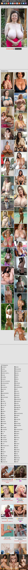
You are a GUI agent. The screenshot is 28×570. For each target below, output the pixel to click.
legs (16, 381)
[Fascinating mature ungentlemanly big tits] (7, 237)
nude (16, 445)
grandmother (5, 393)
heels (16, 367)
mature (17, 443)
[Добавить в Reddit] (17, 3)
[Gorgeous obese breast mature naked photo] (20, 160)
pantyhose (18, 399)
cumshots (4, 441)
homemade (5, 397)
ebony (3, 385)
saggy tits (17, 407)
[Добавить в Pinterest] (15, 3)
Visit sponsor (18, 48)
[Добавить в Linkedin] (10, 3)
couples (4, 437)
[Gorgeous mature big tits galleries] (20, 142)
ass (3, 409)
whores (17, 437)
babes (3, 411)
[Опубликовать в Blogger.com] (2, 3)
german (4, 389)
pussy (17, 403)
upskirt (17, 431)
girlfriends (4, 455)
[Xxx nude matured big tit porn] (7, 316)
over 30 (4, 403)
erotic (3, 447)
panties (17, 397)
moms (17, 391)
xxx (16, 441)
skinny (17, 455)
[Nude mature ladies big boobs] (7, 134)
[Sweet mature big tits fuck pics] (20, 232)
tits (16, 427)
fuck (3, 453)
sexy (16, 453)
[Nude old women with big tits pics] (7, 256)
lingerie (17, 385)
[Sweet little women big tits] (20, 266)
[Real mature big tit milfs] (7, 275)
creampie (4, 439)
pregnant (17, 401)
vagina (17, 433)
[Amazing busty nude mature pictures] (7, 203)
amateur (4, 367)
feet (3, 449)
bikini (3, 419)
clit (3, 433)
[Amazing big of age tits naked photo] (20, 177)
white (16, 461)
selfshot (17, 409)
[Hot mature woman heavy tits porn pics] (14, 27)
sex (16, 411)
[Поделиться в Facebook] (4, 3)
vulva (16, 435)
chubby (4, 377)
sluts (16, 417)
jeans (16, 373)
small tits (17, 419)
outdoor (17, 449)
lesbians (17, 383)
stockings (17, 423)
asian (3, 369)
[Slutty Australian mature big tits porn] (7, 98)
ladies (17, 375)
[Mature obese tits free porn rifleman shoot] (20, 82)
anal (3, 407)
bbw (3, 413)
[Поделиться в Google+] (8, 3)
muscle (17, 393)
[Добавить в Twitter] (23, 3)
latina (16, 379)
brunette (4, 427)
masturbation (18, 387)
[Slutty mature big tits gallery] (7, 219)
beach (3, 415)
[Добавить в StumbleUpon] (19, 3)
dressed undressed (7, 445)
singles (17, 415)
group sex (4, 461)
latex (16, 377)
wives (17, 439)
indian (3, 401)
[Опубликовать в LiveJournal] (13, 3)
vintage (17, 459)
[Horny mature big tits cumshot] (20, 249)
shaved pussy (19, 413)
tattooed (17, 457)
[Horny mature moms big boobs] (7, 166)
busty (3, 375)
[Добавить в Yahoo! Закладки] (26, 3)
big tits (3, 417)
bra (3, 425)
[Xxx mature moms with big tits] (20, 301)
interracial (18, 371)
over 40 (4, 405)
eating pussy (5, 383)
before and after (6, 373)
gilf (3, 391)
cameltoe (4, 429)
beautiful (4, 371)
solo (16, 421)
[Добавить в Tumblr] (21, 3)
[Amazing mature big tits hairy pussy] (7, 148)
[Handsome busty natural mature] (20, 316)
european (4, 387)
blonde (4, 421)
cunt (3, 443)
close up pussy (6, 381)
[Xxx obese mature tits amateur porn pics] (20, 284)
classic (4, 379)
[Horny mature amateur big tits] (20, 331)
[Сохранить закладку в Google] (6, 3)
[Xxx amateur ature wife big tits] (20, 215)
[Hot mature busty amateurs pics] (7, 294)
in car (3, 431)
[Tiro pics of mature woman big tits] (20, 196)
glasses (4, 457)
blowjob (4, 423)
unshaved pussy (19, 429)
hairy (3, 395)
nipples (17, 395)
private (17, 451)
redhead (17, 405)
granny (4, 459)
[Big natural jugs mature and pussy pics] (20, 122)
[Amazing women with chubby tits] (7, 186)
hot (3, 399)
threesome (18, 425)
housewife (18, 369)
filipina (4, 451)
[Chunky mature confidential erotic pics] (20, 103)
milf (16, 389)
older (16, 447)
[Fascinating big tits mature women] (7, 80)
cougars (4, 435)
